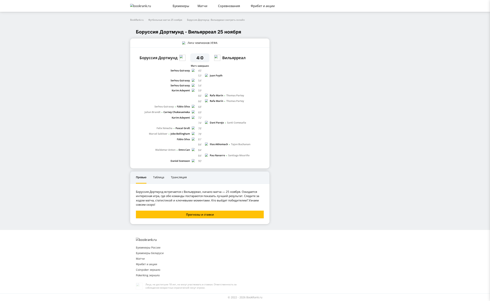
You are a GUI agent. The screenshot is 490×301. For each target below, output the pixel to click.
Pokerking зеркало (148, 275)
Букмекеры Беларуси (150, 253)
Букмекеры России (148, 247)
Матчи (202, 6)
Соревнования (229, 6)
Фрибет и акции (263, 6)
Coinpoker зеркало (148, 270)
